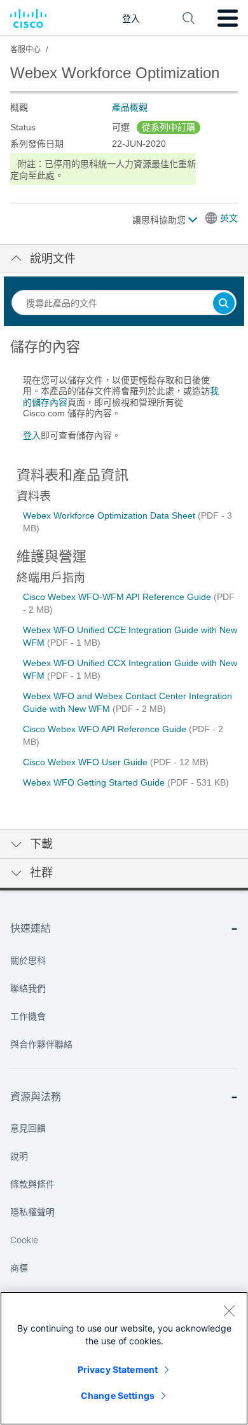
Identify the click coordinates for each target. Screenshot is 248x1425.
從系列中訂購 (168, 127)
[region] (124, 1358)
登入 (32, 435)
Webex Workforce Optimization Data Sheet (110, 515)
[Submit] (224, 304)
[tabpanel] (124, 396)
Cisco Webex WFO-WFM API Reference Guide (118, 597)
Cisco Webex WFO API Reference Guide (106, 729)
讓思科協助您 (160, 220)
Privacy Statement (118, 1369)
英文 (229, 218)
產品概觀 (130, 107)
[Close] (229, 1310)
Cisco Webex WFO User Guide (86, 762)
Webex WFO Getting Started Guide (95, 782)
